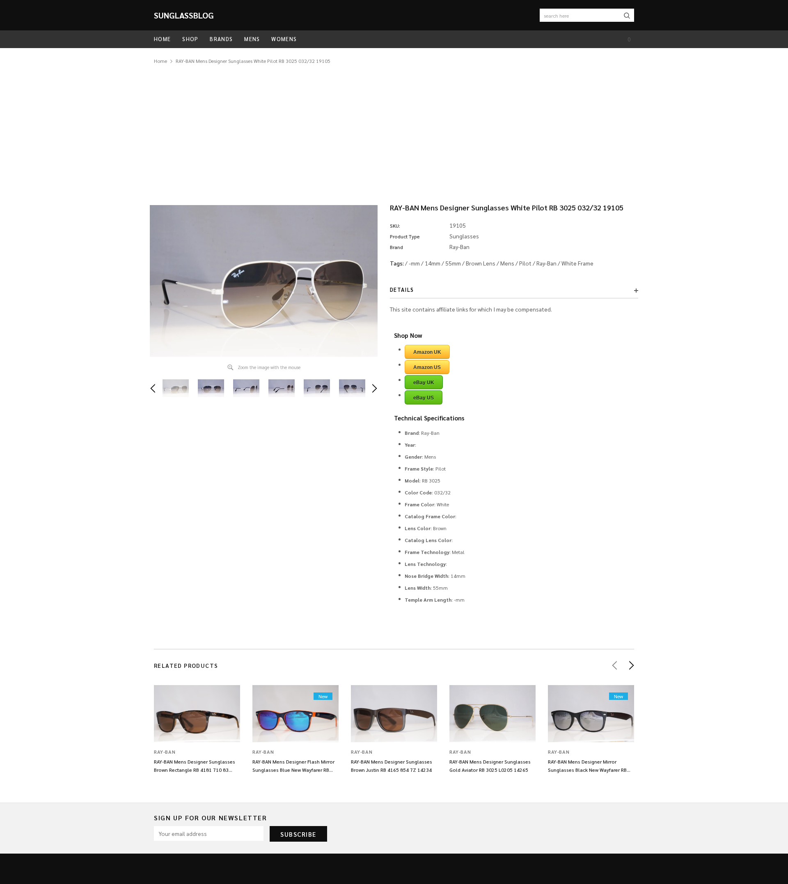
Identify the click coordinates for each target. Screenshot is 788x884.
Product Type (405, 236)
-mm (414, 263)
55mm (453, 263)
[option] (264, 281)
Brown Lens (480, 263)
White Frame (577, 263)
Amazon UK (427, 352)
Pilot (525, 263)
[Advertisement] (394, 127)
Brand (396, 247)
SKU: (395, 225)
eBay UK (423, 382)
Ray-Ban (546, 263)
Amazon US (427, 367)
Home (160, 61)
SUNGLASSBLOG (184, 15)
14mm (432, 263)
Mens (507, 263)
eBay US (423, 398)
